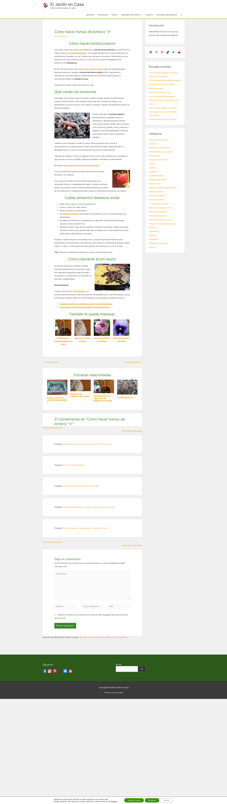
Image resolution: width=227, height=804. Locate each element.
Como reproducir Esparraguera (162, 96)
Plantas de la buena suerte (160, 208)
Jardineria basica (156, 176)
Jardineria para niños (158, 180)
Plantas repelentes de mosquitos (163, 119)
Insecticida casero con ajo (160, 92)
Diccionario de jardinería (166, 15)
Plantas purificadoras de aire (161, 220)
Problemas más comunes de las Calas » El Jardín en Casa (87, 444)
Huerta (114, 15)
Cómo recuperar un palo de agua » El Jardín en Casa (85, 528)
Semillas (152, 235)
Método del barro (156, 88)
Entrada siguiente (133, 362)
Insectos (149, 15)
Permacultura (154, 184)
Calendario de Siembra (158, 140)
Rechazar (152, 800)
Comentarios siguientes (132, 431)
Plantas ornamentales (158, 212)
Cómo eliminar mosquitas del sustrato (165, 80)
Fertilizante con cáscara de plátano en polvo (103, 398)
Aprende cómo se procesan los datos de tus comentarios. (103, 637)
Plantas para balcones (158, 216)
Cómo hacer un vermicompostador (57, 400)
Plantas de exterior (157, 195)
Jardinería (90, 15)
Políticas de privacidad (113, 692)
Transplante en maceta (158, 243)
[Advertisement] (71, 734)
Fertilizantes (103, 15)
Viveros (152, 247)
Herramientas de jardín (158, 160)
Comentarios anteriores (52, 428)
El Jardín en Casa (67, 4)
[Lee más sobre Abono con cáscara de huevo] (80, 385)
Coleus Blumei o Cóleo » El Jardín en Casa (80, 486)
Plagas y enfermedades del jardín (163, 188)
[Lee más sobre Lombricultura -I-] (127, 387)
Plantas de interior (156, 200)
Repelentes (154, 231)
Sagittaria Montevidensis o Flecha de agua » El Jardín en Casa (89, 507)
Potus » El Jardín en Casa (73, 465)
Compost (153, 144)
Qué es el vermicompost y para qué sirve (81, 165)
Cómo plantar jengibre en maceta (163, 108)
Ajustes (166, 800)
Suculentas (153, 239)
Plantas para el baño (159, 204)
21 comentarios (60, 36)
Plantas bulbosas (156, 191)
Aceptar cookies (134, 800)
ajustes (114, 801)
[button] (181, 15)
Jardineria (153, 172)
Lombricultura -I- (126, 397)
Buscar (119, 664)
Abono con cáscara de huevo (80, 395)
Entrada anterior (50, 362)
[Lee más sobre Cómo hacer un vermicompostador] (57, 387)
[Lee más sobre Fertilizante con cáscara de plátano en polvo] (104, 386)
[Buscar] (142, 669)
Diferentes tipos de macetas (160, 152)
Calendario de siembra (130, 15)
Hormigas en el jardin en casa (161, 84)
